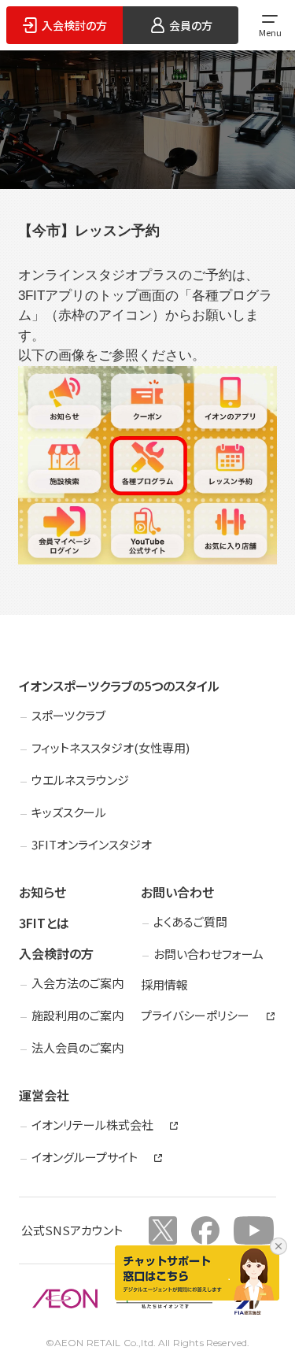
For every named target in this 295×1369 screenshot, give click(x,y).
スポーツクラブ (68, 715)
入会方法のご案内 (77, 983)
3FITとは (44, 922)
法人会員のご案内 (77, 1047)
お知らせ (42, 891)
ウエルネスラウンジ (80, 779)
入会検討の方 (56, 953)
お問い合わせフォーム (208, 953)
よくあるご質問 (190, 921)
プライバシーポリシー (195, 1015)
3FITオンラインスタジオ (91, 844)
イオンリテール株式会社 (92, 1125)
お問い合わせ (177, 891)
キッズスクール (68, 812)
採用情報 (164, 984)
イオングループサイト (84, 1157)
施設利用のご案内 (77, 1015)
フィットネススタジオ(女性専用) (110, 747)
